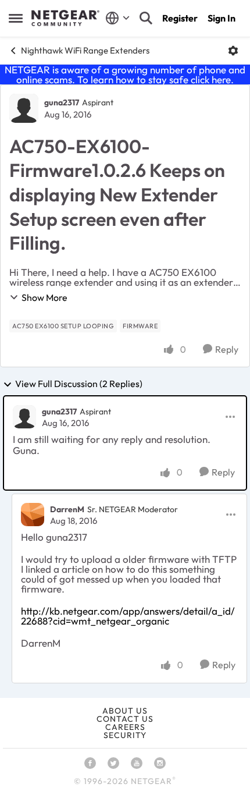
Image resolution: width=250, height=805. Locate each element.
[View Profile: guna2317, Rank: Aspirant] (23, 108)
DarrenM (67, 509)
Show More (44, 297)
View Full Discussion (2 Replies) (78, 384)
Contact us (125, 719)
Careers (125, 727)
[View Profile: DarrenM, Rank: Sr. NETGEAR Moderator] (32, 514)
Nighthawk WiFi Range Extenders (85, 50)
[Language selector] (118, 18)
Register (180, 18)
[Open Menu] (233, 50)
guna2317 (61, 102)
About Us (125, 710)
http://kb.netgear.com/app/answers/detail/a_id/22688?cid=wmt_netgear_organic (128, 616)
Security (125, 735)
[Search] (146, 18)
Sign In (221, 18)
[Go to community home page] (65, 18)
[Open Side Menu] (15, 18)
